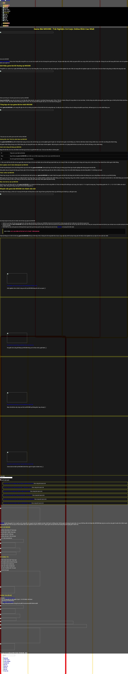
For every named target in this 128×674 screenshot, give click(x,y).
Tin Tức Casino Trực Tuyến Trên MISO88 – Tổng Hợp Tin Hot (18, 487)
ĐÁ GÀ (5, 14)
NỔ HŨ (5, 17)
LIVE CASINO (7, 11)
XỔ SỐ (5, 19)
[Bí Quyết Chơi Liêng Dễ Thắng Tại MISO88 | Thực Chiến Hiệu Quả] (17, 342)
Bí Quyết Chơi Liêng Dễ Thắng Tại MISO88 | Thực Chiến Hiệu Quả (20, 345)
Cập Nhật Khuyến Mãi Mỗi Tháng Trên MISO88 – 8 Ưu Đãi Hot (18, 495)
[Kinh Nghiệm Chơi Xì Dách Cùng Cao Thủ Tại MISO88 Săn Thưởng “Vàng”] (17, 283)
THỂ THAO (6, 9)
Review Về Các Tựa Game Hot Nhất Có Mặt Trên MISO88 (17, 491)
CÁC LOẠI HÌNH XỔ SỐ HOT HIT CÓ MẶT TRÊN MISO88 (24, 231)
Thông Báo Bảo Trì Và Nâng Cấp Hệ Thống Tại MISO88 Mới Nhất (18, 483)
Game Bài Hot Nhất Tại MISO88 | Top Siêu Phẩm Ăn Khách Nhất (20, 464)
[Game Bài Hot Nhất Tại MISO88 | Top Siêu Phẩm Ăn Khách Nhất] (17, 461)
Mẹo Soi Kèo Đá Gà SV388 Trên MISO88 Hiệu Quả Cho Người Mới (19, 499)
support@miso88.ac (8, 602)
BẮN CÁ (6, 16)
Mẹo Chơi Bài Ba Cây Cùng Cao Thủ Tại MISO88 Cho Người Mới (20, 404)
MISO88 (6, 8)
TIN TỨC (6, 20)
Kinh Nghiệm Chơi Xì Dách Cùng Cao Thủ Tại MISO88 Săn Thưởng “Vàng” (22, 285)
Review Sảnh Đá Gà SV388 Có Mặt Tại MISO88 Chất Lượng (17, 503)
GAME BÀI (6, 12)
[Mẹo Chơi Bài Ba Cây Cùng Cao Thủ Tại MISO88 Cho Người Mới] (17, 402)
